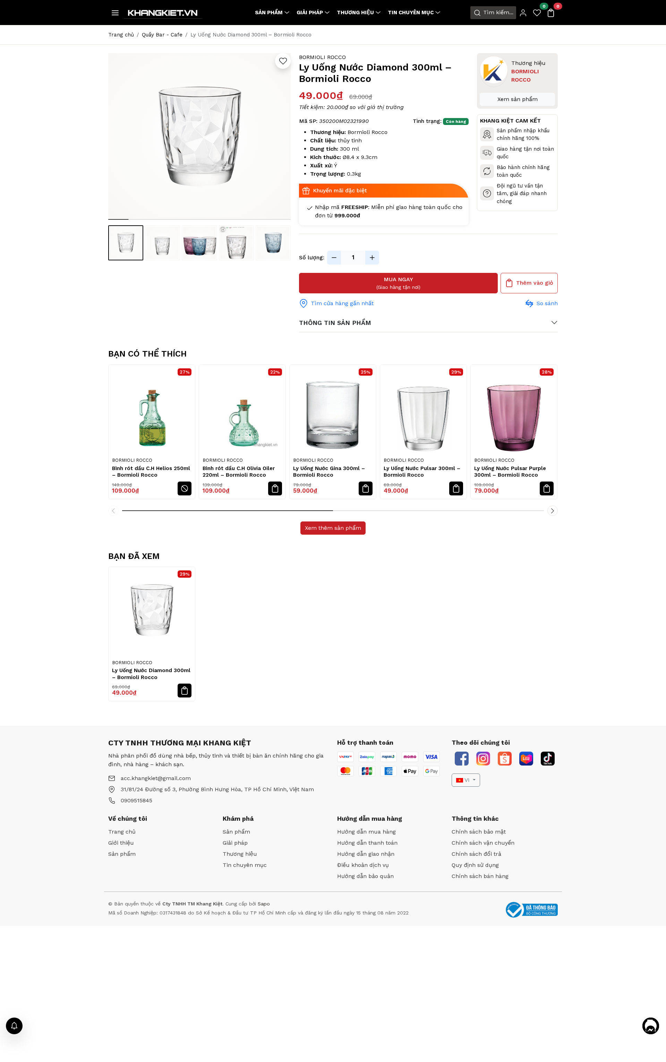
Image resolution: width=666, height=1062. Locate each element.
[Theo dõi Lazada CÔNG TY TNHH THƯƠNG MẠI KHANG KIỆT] (526, 759)
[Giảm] (334, 258)
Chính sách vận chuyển (483, 842)
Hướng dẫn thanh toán (367, 842)
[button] (282, 137)
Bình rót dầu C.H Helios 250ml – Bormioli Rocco (151, 471)
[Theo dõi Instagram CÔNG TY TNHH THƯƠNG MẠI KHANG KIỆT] (483, 759)
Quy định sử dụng (475, 865)
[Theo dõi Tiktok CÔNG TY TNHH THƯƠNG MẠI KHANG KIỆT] (548, 759)
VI (467, 780)
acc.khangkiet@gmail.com (156, 778)
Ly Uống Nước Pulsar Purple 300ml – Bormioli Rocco (510, 471)
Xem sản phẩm (517, 99)
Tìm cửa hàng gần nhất (342, 303)
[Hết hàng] (184, 488)
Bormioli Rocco (322, 57)
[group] (199, 136)
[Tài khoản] (523, 12)
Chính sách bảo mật (479, 831)
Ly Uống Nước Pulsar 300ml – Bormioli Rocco (422, 471)
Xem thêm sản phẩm (333, 528)
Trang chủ (121, 35)
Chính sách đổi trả (476, 854)
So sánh (547, 303)
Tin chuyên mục (411, 12)
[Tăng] (372, 258)
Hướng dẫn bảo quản (365, 876)
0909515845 (136, 800)
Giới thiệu (121, 842)
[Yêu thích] (283, 61)
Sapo (263, 903)
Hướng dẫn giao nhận (365, 854)
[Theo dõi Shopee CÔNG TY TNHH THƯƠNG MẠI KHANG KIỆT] (505, 759)
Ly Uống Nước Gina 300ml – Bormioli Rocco (329, 471)
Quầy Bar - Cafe (162, 35)
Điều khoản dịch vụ (363, 865)
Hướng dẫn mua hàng (366, 831)
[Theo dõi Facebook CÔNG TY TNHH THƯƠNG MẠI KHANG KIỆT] (462, 759)
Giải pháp (310, 12)
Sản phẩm (269, 12)
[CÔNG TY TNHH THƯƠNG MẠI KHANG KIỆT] (163, 12)
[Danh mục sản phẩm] (115, 12)
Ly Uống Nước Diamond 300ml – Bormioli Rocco (151, 673)
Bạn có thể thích (147, 354)
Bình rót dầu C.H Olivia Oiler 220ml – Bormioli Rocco (239, 471)
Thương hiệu (355, 12)
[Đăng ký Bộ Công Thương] (532, 910)
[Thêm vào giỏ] (275, 488)
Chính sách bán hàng (480, 876)
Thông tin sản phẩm (335, 322)
